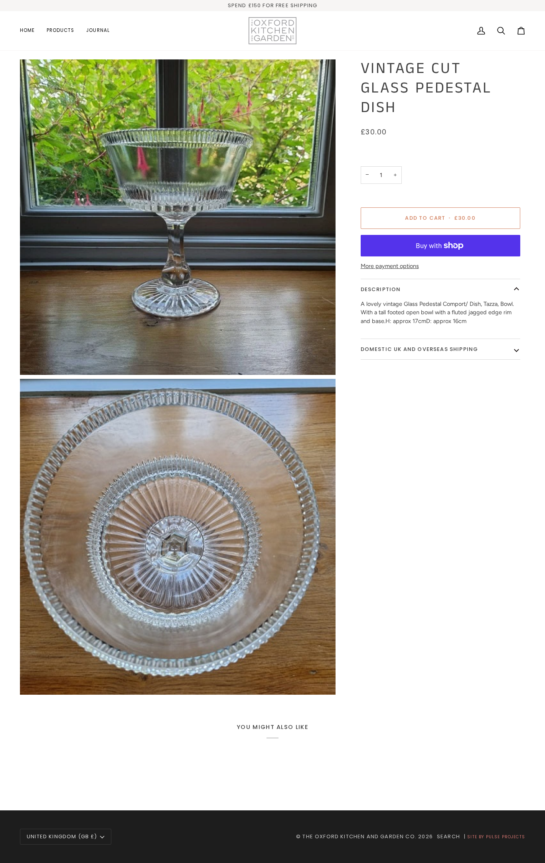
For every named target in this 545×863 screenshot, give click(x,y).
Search (448, 836)
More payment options (390, 266)
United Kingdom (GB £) (62, 836)
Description (381, 289)
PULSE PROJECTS (505, 837)
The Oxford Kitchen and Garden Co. (359, 836)
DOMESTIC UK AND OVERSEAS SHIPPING (419, 349)
